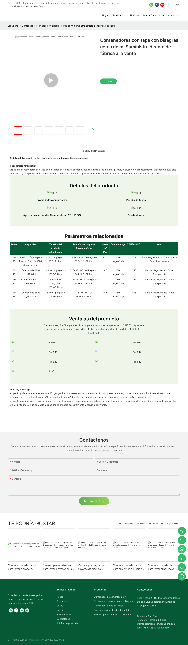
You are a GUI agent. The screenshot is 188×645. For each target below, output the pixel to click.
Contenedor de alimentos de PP (110, 596)
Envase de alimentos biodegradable (112, 610)
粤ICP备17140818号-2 (53, 640)
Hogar (60, 596)
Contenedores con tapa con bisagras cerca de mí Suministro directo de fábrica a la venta (68, 25)
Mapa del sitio (35, 640)
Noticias (61, 610)
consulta (108, 81)
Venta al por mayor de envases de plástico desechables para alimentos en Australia (91, 567)
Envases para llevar (170, 523)
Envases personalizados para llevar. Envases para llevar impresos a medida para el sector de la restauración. (57, 567)
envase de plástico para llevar (132, 523)
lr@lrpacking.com (166, 623)
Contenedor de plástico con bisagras (113, 601)
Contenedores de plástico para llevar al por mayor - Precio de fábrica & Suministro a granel (163, 567)
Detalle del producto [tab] (94, 151)
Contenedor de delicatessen (108, 605)
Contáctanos (63, 618)
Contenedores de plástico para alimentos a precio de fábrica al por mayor (128, 567)
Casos (60, 605)
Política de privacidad (68, 623)
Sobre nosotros (65, 614)
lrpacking (13, 25)
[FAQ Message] (182, 576)
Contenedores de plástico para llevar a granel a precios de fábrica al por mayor (23, 567)
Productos (153, 523)
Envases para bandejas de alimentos (113, 614)
